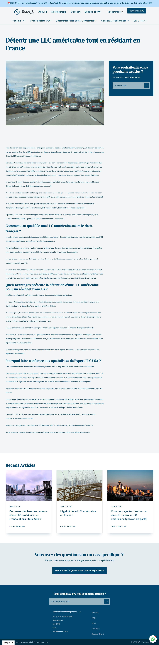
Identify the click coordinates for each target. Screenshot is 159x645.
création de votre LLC (54, 215)
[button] (116, 11)
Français (7, 643)
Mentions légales (148, 642)
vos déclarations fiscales (67, 388)
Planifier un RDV (136, 10)
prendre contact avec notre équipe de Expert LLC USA (59, 350)
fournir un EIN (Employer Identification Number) (49, 425)
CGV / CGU (135, 642)
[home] (24, 12)
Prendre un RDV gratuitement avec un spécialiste (79, 570)
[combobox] (8, 642)
